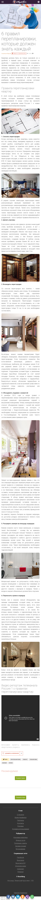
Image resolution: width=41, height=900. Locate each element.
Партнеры (20, 820)
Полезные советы (20, 843)
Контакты (20, 823)
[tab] (20, 2)
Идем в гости (20, 840)
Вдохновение (20, 849)
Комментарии (20, 778)
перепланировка (15, 759)
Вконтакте (20, 860)
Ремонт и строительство (19, 53)
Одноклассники (20, 866)
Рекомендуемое (9, 771)
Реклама (20, 826)
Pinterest (20, 872)
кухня (10, 763)
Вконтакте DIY (20, 863)
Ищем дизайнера (20, 817)
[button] (39, 2)
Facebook (20, 857)
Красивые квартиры (21, 837)
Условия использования (20, 829)
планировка (33, 759)
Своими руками (20, 846)
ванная (4, 763)
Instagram (20, 869)
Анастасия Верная (6, 53)
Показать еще (20, 797)
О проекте (20, 815)
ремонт (25, 759)
